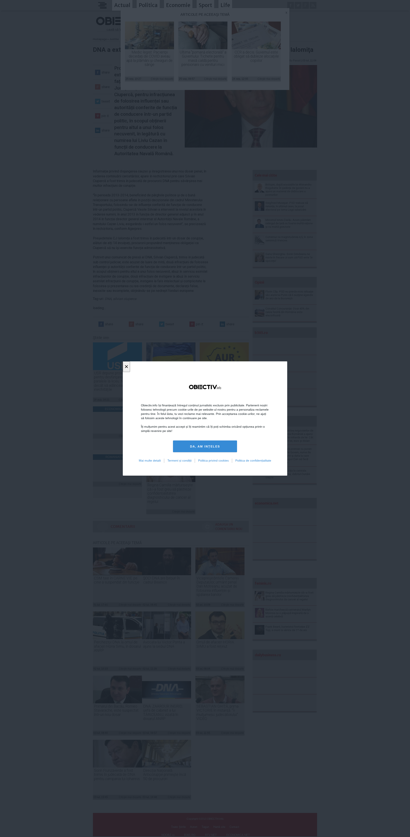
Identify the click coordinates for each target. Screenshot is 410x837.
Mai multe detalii (150, 460)
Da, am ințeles (205, 446)
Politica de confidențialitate (253, 460)
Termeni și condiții (179, 460)
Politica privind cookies (213, 460)
